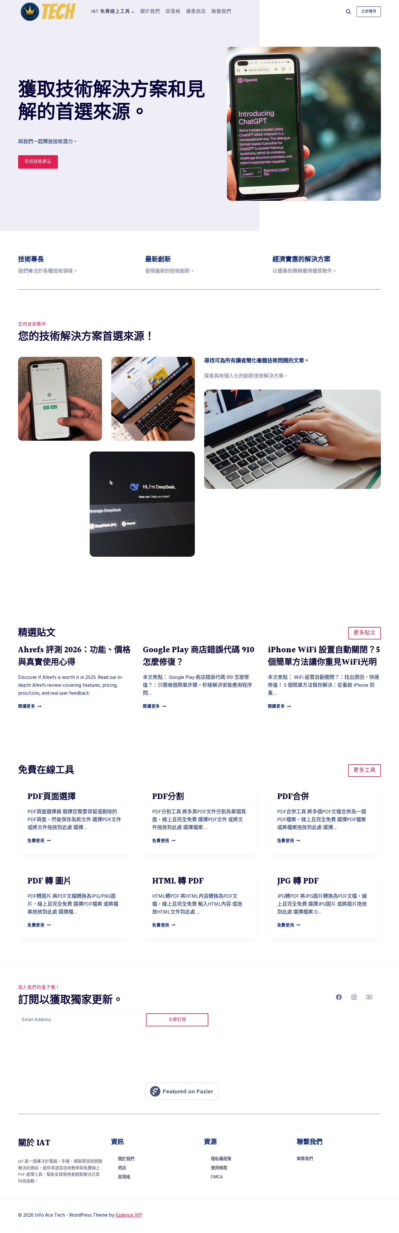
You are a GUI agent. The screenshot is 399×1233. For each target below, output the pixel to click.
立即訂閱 (177, 1020)
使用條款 (219, 1168)
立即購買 (369, 11)
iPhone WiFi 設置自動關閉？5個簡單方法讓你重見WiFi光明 (324, 656)
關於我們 (150, 11)
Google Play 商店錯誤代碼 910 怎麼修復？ (198, 656)
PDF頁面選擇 (51, 797)
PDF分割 (168, 797)
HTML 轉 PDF (178, 881)
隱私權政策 (221, 1159)
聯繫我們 (221, 11)
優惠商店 (196, 11)
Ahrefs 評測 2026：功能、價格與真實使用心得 (74, 656)
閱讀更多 (29, 706)
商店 (122, 1168)
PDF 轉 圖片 (49, 881)
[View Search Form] (348, 11)
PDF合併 (293, 797)
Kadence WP (128, 1215)
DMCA (217, 1177)
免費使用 (39, 840)
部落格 (173, 11)
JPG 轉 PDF (298, 881)
